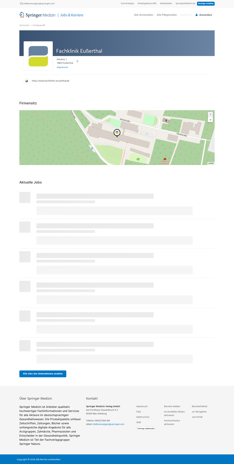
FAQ (138, 412)
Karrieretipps (127, 3)
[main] (117, 204)
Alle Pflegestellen (167, 15)
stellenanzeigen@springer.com (39, 4)
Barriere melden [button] (172, 406)
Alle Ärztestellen (143, 15)
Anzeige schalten (206, 3)
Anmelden (205, 15)
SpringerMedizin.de (185, 3)
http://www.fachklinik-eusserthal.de (50, 81)
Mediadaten (166, 3)
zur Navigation (199, 412)
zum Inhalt (197, 417)
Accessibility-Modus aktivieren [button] (174, 413)
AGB (138, 422)
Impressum (62, 67)
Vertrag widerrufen (146, 428)
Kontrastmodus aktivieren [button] (172, 422)
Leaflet (211, 163)
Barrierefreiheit (199, 406)
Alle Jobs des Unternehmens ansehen (43, 374)
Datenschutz (142, 417)
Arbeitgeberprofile (147, 3)
